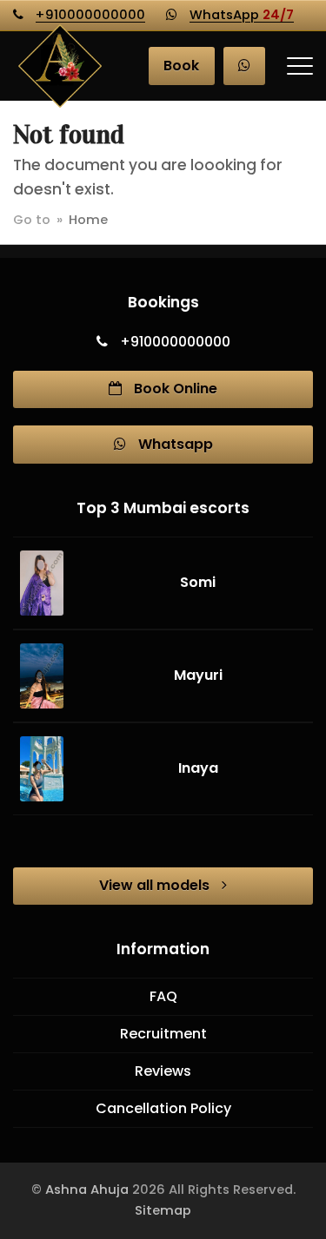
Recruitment (163, 1034)
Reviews (163, 1071)
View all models (156, 885)
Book (181, 66)
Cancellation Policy (163, 1108)
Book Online (173, 389)
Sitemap (163, 1210)
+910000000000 (90, 14)
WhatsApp (242, 14)
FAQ (163, 996)
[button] (300, 66)
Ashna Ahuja (87, 1189)
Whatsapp (174, 444)
